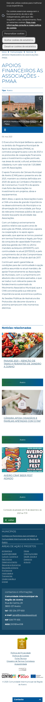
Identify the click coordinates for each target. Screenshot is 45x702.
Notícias (29, 52)
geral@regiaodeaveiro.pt (24, 615)
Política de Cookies (20, 656)
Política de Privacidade (21, 653)
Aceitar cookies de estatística (18, 40)
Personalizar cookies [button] (14, 33)
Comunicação (16, 52)
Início (4, 52)
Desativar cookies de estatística (20, 46)
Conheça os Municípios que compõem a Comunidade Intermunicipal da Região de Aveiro (20, 539)
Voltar (11, 520)
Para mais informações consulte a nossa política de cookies (24, 25)
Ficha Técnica (20, 658)
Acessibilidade (20, 664)
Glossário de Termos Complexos (21, 661)
